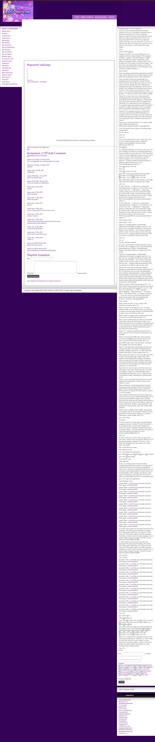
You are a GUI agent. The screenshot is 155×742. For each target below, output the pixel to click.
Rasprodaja (122, 721)
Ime (28, 258)
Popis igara (5, 82)
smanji (79, 273)
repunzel (58, 281)
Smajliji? (121, 663)
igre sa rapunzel (49, 281)
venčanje (40, 281)
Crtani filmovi (6, 36)
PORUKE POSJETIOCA (10, 84)
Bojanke (4, 33)
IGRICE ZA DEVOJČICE (10, 29)
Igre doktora (6, 43)
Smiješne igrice (7, 61)
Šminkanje (5, 63)
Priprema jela (123, 717)
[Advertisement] (45, 39)
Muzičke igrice (6, 56)
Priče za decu (87, 17)
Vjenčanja (5, 70)
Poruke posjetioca (124, 714)
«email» (129, 485)
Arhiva (121, 650)
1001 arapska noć (124, 700)
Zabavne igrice (7, 75)
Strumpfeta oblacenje (126, 703)
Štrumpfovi (5, 66)
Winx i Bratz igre (7, 72)
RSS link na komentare (39, 156)
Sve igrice (5, 79)
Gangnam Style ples (125, 728)
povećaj (84, 273)
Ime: (120, 654)
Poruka (148, 654)
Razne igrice (6, 77)
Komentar (30, 273)
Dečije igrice (6, 38)
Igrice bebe (5, 40)
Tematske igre (6, 68)
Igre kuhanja (6, 49)
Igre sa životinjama (8, 47)
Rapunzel (34, 281)
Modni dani (122, 707)
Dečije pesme (101, 17)
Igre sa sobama (7, 54)
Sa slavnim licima (7, 59)
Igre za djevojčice (33, 82)
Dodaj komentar (33, 276)
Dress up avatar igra (125, 710)
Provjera (121, 679)
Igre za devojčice (76, 290)
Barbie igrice (6, 31)
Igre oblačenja (6, 45)
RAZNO (111, 17)
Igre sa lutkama (7, 52)
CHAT (77, 17)
